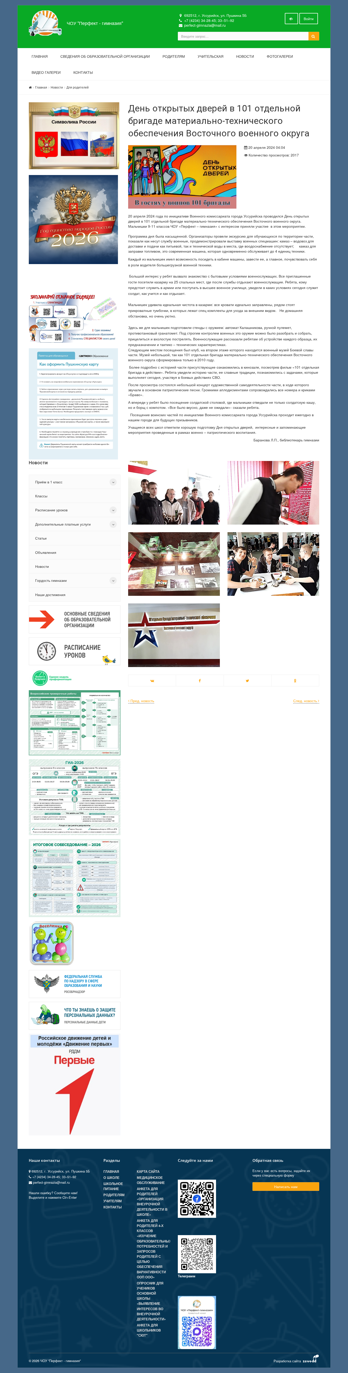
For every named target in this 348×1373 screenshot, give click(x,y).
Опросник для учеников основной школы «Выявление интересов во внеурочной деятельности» (151, 1301)
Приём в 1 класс (48, 481)
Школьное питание (113, 1186)
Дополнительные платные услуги (63, 524)
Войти (309, 18)
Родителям (174, 56)
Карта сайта (148, 1171)
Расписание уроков (51, 509)
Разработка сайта (288, 1360)
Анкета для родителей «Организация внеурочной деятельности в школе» (152, 1202)
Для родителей (77, 87)
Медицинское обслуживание (151, 1180)
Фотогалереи (280, 56)
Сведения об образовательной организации (105, 56)
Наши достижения (50, 594)
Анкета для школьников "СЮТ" (149, 1330)
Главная (40, 56)
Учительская (210, 56)
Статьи (41, 538)
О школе (111, 1177)
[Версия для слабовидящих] (291, 18)
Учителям (112, 1201)
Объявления (45, 552)
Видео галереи (46, 72)
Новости (245, 56)
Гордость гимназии (51, 580)
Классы (41, 495)
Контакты (83, 72)
